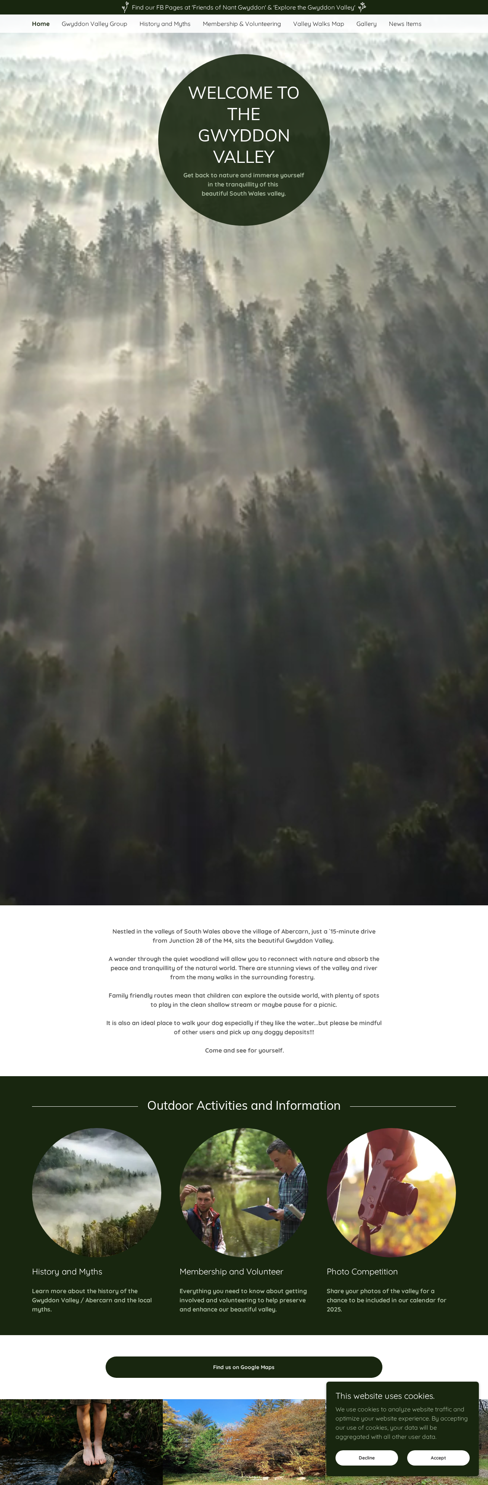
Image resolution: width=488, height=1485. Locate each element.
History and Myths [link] (165, 23)
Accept (438, 1458)
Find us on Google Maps (243, 1367)
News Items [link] (405, 23)
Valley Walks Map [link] (318, 23)
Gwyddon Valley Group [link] (94, 23)
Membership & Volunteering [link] (242, 23)
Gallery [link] (366, 23)
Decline (367, 1458)
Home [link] (41, 23)
